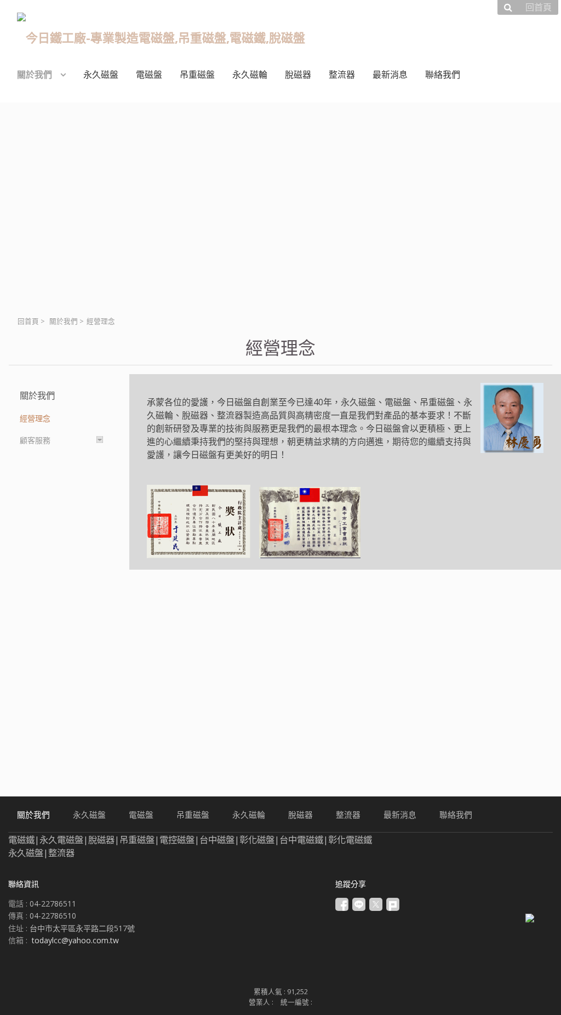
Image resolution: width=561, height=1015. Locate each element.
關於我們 (63, 321)
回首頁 (28, 321)
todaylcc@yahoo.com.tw (75, 940)
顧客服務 (35, 440)
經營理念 (35, 418)
